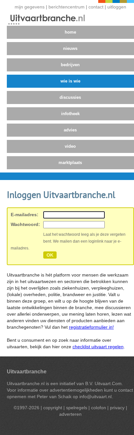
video (70, 146)
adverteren (70, 414)
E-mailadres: (24, 214)
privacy (117, 407)
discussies (70, 97)
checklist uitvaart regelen (98, 346)
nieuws (70, 48)
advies (70, 130)
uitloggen (116, 7)
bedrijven (70, 64)
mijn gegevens (30, 7)
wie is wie (70, 81)
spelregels (76, 407)
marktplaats (70, 162)
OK (50, 255)
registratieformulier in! (91, 327)
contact (95, 7)
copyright (52, 407)
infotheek (70, 113)
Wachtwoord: (25, 224)
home (70, 32)
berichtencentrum (67, 7)
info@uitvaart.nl (95, 396)
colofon (98, 407)
